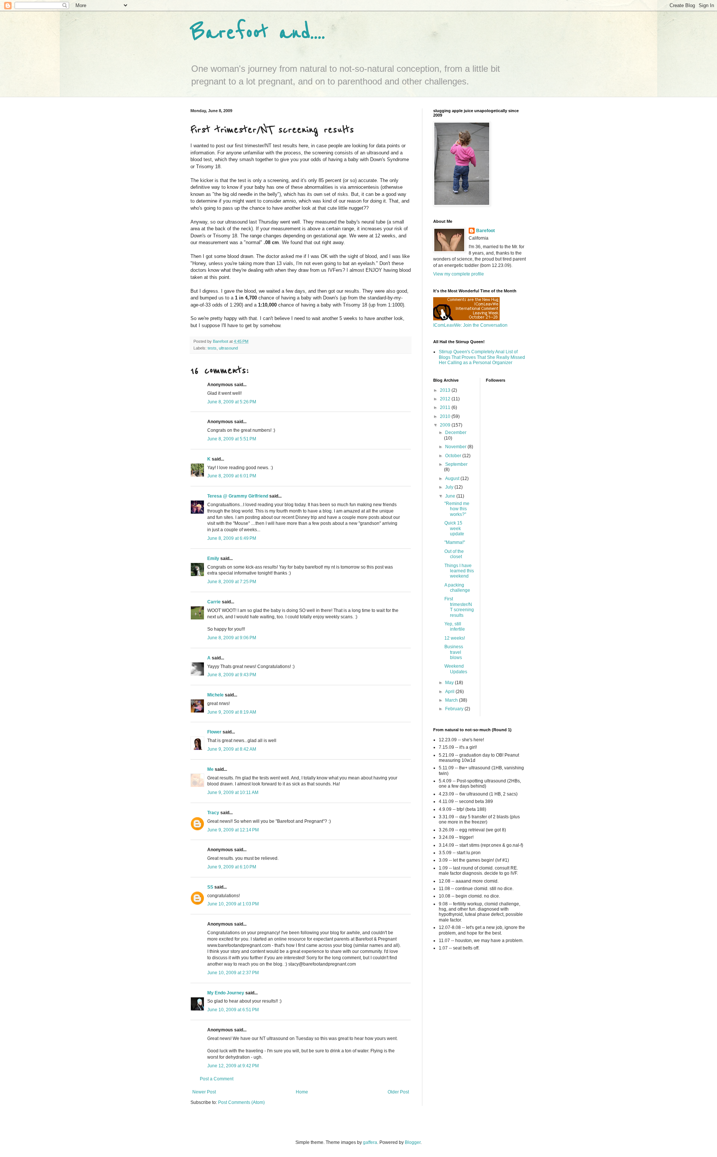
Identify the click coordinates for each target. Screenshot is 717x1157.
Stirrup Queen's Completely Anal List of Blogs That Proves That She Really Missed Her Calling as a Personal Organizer (482, 357)
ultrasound (228, 348)
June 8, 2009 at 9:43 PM (231, 674)
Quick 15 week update (454, 528)
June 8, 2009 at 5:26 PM (231, 401)
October (453, 455)
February (455, 708)
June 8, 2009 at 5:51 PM (231, 438)
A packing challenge (457, 587)
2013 (445, 390)
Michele (215, 695)
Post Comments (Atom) (241, 1102)
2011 (445, 407)
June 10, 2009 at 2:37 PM (233, 972)
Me (210, 769)
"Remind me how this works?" (456, 509)
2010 (445, 416)
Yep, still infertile (454, 626)
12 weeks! (454, 638)
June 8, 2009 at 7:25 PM (231, 581)
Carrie (214, 601)
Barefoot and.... (257, 32)
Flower (214, 732)
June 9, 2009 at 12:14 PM (233, 830)
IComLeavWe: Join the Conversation (470, 325)
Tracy (213, 812)
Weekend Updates (455, 669)
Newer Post (204, 1092)
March (452, 700)
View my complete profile (458, 274)
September (456, 464)
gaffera (370, 1142)
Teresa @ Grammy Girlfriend (237, 496)
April (450, 691)
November (456, 446)
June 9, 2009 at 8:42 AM (231, 749)
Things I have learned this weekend (459, 571)
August (452, 478)
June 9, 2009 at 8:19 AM (231, 712)
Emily (213, 558)
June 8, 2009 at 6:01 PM (231, 476)
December (455, 432)
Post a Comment (216, 1078)
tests (212, 348)
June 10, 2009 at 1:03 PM (233, 904)
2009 (445, 425)
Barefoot (485, 230)
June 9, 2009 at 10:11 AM (232, 792)
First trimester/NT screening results (459, 607)
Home (302, 1092)
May (450, 682)
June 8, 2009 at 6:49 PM (231, 538)
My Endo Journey (225, 993)
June (450, 496)
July (449, 487)
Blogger (412, 1142)
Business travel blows (453, 652)
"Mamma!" (454, 542)
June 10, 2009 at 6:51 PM (233, 1009)
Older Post (398, 1092)
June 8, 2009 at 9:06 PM (231, 637)
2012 (445, 398)
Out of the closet (454, 554)
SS (210, 887)
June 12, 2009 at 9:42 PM (233, 1065)
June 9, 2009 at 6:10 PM (231, 867)
